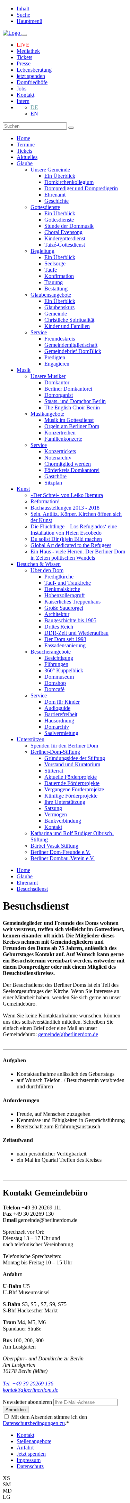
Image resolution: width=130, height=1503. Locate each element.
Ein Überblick (59, 176)
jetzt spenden (31, 76)
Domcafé (54, 689)
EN (34, 114)
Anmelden (16, 1409)
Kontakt (25, 95)
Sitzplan (53, 483)
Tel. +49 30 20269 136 (28, 1383)
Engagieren (56, 364)
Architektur (56, 614)
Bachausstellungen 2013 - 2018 (65, 508)
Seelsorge (55, 263)
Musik (24, 370)
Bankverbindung (62, 821)
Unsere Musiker (48, 376)
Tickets (24, 57)
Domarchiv (56, 727)
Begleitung (42, 251)
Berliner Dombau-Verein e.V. (63, 858)
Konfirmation (59, 276)
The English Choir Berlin (72, 407)
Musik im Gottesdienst (69, 420)
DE (34, 107)
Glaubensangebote (51, 295)
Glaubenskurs (59, 307)
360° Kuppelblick (63, 670)
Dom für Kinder (62, 702)
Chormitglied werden (67, 464)
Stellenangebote (34, 1441)
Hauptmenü (29, 21)
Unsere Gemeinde (50, 170)
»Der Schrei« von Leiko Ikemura (67, 495)
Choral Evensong (63, 232)
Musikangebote (47, 414)
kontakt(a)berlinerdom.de (30, 1390)
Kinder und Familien (67, 326)
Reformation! (45, 501)
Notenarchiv (57, 458)
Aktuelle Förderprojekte (70, 777)
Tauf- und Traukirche (67, 583)
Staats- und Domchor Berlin (75, 401)
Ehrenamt (55, 195)
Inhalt (23, 8)
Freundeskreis (59, 339)
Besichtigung (58, 658)
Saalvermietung (61, 733)
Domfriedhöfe (32, 82)
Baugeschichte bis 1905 (70, 620)
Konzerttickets (60, 451)
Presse (24, 63)
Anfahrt (25, 1447)
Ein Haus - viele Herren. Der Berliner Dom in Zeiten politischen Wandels (78, 555)
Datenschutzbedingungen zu (34, 1423)
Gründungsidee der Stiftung (74, 758)
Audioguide (57, 708)
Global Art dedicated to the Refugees (71, 545)
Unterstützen (30, 739)
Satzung (53, 808)
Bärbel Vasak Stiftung (54, 846)
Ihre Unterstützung (64, 802)
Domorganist (58, 395)
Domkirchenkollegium (69, 182)
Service (39, 332)
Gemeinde (55, 314)
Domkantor (56, 382)
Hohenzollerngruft (64, 595)
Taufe (50, 270)
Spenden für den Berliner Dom (64, 746)
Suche (23, 15)
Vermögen (55, 814)
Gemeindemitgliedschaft (70, 345)
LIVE (23, 45)
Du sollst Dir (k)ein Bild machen (66, 539)
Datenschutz (30, 1466)
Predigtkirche (58, 576)
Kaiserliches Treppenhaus (72, 602)
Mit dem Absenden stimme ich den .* (45, 1420)
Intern (23, 101)
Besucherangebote (51, 652)
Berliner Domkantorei (68, 389)
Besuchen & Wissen (39, 564)
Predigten (54, 357)
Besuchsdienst (32, 889)
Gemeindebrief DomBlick (72, 351)
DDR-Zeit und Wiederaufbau (76, 633)
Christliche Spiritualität (69, 320)
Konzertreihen (60, 432)
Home (23, 138)
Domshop (55, 683)
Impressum (29, 1460)
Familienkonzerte (63, 439)
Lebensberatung (34, 70)
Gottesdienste (45, 207)
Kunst (23, 489)
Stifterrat (53, 771)
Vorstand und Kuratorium (72, 764)
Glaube (25, 163)
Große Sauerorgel (63, 608)
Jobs (21, 88)
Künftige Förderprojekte (70, 796)
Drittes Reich (58, 627)
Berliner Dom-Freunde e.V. (60, 852)
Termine (26, 144)
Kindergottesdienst (64, 238)
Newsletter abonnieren (28, 1402)
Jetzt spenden (31, 1454)
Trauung (53, 282)
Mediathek (28, 51)
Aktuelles (27, 157)
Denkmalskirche (62, 589)
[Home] (12, 33)
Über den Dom (47, 570)
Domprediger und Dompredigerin (81, 188)
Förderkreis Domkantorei (71, 470)
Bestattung (56, 288)
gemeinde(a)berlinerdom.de (68, 1034)
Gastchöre (55, 476)
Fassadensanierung (65, 645)
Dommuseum (59, 677)
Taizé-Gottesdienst (64, 245)
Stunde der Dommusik (69, 226)
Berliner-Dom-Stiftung (55, 752)
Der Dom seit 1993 (65, 639)
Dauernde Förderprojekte (71, 783)
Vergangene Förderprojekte (74, 789)
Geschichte (56, 201)
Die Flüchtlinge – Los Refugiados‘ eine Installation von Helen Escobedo (74, 529)
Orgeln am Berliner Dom (71, 426)
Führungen (56, 664)
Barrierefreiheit (60, 714)
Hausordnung (59, 720)
